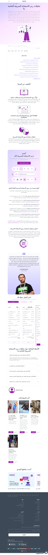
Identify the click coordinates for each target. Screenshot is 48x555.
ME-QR (16, 3)
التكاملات (38, 506)
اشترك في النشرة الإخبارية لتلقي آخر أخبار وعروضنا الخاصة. (30, 527)
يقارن (39, 505)
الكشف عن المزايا (37, 58)
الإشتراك (24, 534)
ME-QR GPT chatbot (20, 505)
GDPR (22, 521)
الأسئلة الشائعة (37, 513)
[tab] (24, 358)
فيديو (22, 50)
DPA (22, 523)
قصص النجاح (26, 50)
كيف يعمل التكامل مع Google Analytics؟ (31, 71)
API (22, 502)
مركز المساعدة (37, 520)
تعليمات (12, 50)
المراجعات (38, 509)
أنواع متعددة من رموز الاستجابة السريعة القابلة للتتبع (30, 65)
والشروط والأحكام (20, 516)
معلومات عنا (38, 501)
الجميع (9, 50)
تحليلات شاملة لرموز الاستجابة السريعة (32, 63)
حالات (15, 50)
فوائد (22, 501)
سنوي (13, 301)
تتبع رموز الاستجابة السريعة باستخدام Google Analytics (29, 61)
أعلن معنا (22, 506)
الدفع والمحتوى (37, 502)
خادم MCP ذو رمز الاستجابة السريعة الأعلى (23, 417)
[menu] (9, 1)
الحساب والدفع (21, 513)
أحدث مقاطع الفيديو (36, 78)
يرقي (28, 342)
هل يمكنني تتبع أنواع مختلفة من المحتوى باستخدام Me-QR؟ (19, 371)
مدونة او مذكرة (37, 516)
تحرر (14, 342)
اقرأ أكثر (11, 432)
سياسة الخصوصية (20, 515)
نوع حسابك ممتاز (24, 301)
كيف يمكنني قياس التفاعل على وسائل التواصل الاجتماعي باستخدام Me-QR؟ (22, 376)
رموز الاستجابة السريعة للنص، (30, 201)
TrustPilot (38, 508)
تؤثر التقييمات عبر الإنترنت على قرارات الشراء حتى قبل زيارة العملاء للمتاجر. (12, 422)
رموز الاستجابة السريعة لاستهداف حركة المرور (12, 451)
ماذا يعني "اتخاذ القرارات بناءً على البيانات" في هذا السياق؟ (29, 76)
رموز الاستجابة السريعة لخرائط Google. (21, 211)
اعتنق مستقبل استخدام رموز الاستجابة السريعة (30, 67)
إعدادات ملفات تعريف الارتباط (18, 520)
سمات (14, 3)
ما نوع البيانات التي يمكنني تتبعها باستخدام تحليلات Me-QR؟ (28, 69)
